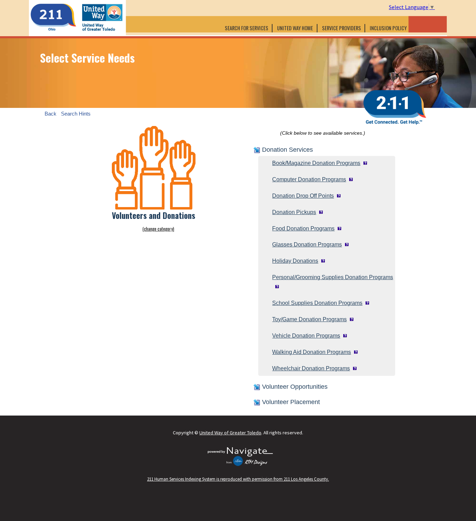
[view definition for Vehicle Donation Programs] (343, 336)
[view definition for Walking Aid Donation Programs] (354, 352)
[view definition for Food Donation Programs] (338, 228)
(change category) (158, 228)
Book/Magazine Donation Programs (316, 163)
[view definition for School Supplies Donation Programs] (365, 303)
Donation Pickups (294, 212)
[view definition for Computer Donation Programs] (349, 179)
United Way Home (295, 28)
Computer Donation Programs (309, 179)
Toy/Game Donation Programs (309, 319)
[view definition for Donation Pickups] (319, 212)
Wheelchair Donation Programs (311, 368)
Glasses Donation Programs (307, 244)
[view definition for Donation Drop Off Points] (337, 196)
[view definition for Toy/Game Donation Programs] (350, 319)
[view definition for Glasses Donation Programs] (345, 244)
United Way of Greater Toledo (230, 432)
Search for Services (246, 28)
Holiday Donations (295, 261)
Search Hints (76, 114)
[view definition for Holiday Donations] (321, 261)
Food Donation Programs (303, 228)
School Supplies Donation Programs (317, 303)
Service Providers (341, 28)
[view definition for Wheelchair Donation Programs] (353, 368)
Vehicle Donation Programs (306, 336)
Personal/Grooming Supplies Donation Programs (332, 277)
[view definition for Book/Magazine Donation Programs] (363, 163)
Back (50, 114)
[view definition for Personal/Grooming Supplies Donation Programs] (275, 287)
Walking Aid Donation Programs (311, 352)
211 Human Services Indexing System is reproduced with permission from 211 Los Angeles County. (238, 479)
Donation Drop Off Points (303, 196)
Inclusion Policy (389, 28)
